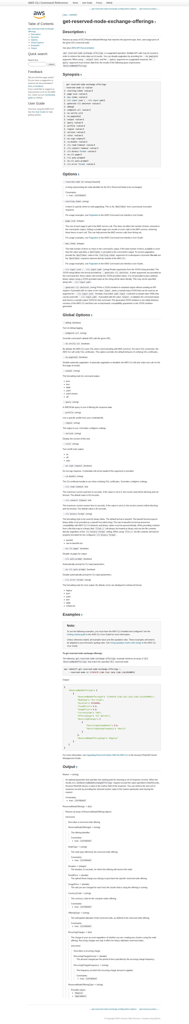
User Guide (87, 3)
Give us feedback (35, 86)
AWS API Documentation (83, 48)
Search (51, 64)
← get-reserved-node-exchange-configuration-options (112, 9)
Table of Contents (41, 24)
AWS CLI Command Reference (48, 2)
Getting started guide (76, 634)
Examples (35, 45)
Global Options (37, 42)
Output (34, 48)
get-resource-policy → (149, 9)
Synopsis (35, 37)
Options (34, 40)
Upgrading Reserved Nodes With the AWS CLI (107, 755)
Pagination (93, 215)
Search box (33, 60)
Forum (99, 3)
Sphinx (157, 1018)
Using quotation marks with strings (125, 643)
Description (36, 34)
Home (75, 3)
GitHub (109, 3)
